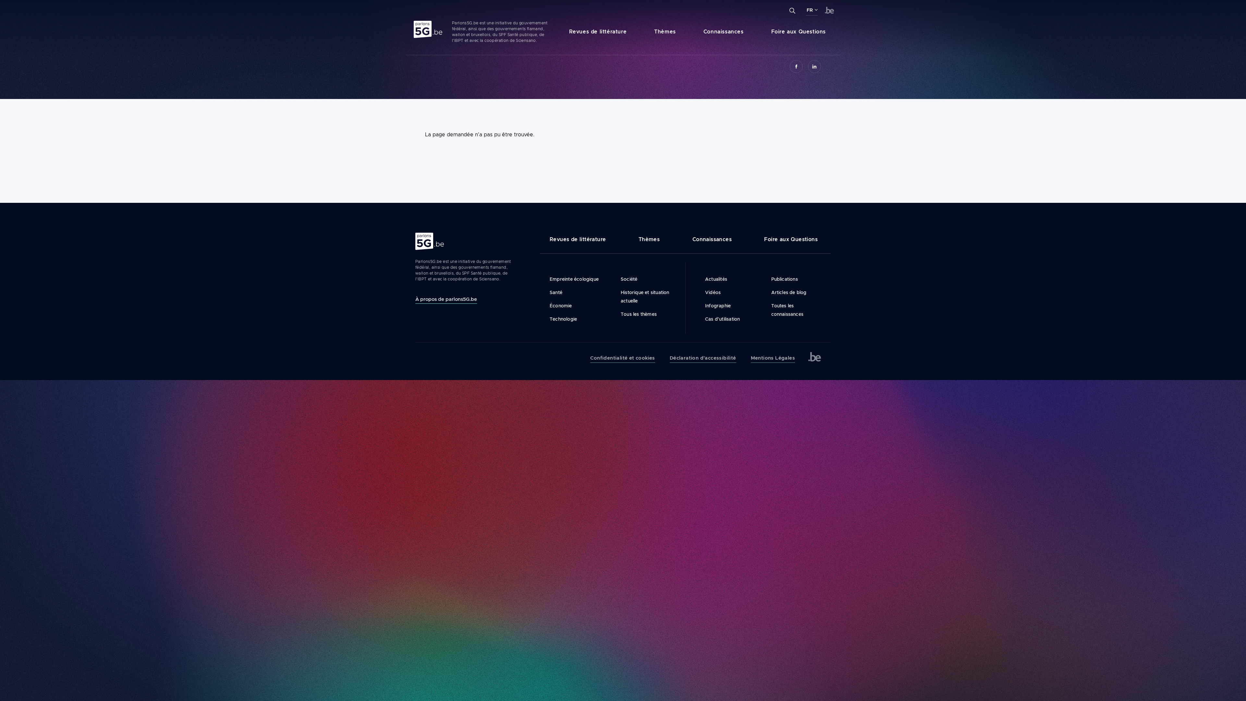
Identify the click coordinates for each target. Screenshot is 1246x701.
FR (810, 10)
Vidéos (713, 292)
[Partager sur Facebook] (796, 66)
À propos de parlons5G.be (446, 299)
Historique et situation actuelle (645, 296)
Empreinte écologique (574, 279)
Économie (561, 306)
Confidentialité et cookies (622, 358)
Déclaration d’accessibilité (703, 358)
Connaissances (723, 31)
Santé (556, 292)
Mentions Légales (773, 358)
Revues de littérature (598, 31)
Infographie (718, 306)
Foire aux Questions (798, 31)
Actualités (716, 279)
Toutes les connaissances (787, 310)
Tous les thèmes (639, 314)
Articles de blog (789, 292)
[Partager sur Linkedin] (814, 66)
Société (629, 279)
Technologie (563, 319)
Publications (784, 279)
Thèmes (665, 31)
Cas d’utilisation (722, 319)
